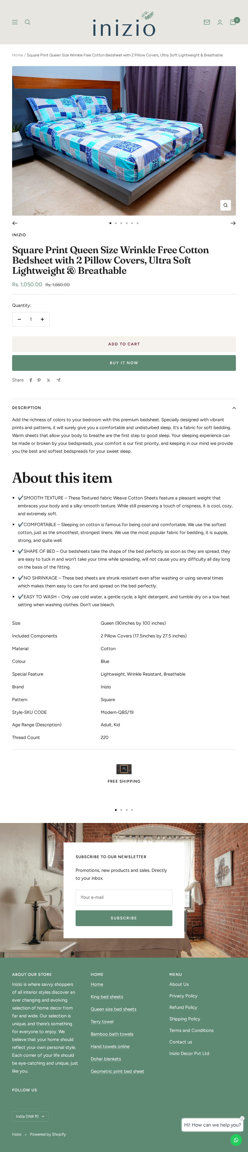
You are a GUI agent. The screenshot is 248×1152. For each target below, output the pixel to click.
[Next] (233, 223)
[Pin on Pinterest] (39, 380)
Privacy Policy (183, 996)
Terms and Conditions (191, 1030)
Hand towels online (110, 1046)
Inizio (19, 235)
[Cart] (233, 22)
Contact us (180, 1042)
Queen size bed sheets (113, 1009)
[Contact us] (236, 1140)
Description (26, 407)
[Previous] (14, 223)
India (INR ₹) (27, 1116)
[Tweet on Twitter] (48, 380)
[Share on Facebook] (31, 380)
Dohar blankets (106, 1059)
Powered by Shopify (48, 1134)
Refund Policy (183, 1007)
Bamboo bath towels (112, 1034)
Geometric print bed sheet (117, 1071)
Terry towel (102, 1021)
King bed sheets (107, 996)
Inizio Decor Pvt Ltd (189, 1053)
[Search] (27, 22)
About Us (179, 984)
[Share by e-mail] (58, 380)
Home (17, 55)
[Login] (220, 22)
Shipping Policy (184, 1019)
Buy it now (124, 363)
